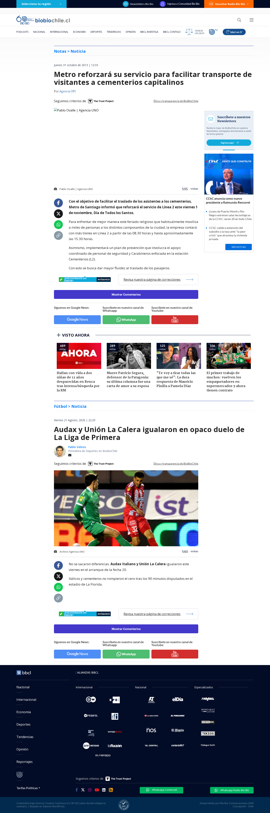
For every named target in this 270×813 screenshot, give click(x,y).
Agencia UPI (67, 91)
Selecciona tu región (36, 4)
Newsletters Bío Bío (141, 4)
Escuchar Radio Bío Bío (230, 4)
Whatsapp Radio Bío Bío (234, 790)
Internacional (59, 32)
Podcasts (22, 32)
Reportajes (24, 762)
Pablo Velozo (77, 447)
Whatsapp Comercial (164, 789)
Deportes (96, 32)
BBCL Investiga (149, 32)
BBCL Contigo (172, 32)
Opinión (131, 32)
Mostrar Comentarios (126, 294)
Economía (79, 32)
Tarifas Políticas (27, 788)
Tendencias (114, 32)
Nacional (39, 32)
